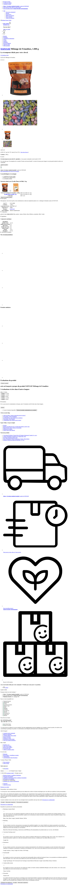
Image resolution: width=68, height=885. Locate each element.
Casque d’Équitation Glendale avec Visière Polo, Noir (14, 436)
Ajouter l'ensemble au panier (6, 197)
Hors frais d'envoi (24, 152)
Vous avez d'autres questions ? (9, 740)
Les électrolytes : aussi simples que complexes (12, 417)
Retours (7, 13)
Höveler (5, 425)
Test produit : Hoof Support (9, 419)
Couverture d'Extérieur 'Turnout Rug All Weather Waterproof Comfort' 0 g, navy (20, 435)
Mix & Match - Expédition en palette (11, 755)
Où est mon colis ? (7, 748)
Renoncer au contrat (5, 787)
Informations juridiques (6, 232)
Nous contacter (9, 16)
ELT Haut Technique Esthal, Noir (10, 437)
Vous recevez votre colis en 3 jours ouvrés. (12, 7)
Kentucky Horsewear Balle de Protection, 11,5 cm (13, 440)
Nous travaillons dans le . (15, 8)
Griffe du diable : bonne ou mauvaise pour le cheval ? (14, 415)
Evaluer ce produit (4, 383)
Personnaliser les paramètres (22, 802)
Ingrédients (4, 216)
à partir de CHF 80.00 (16, 6)
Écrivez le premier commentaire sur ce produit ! (27, 410)
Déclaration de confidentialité (48, 799)
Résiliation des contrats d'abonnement (11, 781)
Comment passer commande (9, 733)
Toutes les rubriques (10, 18)
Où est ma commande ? (11, 12)
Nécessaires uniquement (10, 802)
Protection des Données (8, 776)
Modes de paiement (10, 15)
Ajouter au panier (4, 164)
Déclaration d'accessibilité (8, 779)
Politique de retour (7, 738)
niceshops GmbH (10, 773)
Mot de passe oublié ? (7, 747)
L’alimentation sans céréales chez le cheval (12, 420)
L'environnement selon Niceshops (10, 757)
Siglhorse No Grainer (7, 429)
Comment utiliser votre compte (9, 735)
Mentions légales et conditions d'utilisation (12, 775)
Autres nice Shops (7, 784)
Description (4, 198)
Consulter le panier (7, 4)
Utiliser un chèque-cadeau (8, 749)
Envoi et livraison (7, 736)
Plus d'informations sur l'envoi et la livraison (10, 171)
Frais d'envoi (8, 14)
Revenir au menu (6, 1)
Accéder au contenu (7, 2)
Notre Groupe (6, 763)
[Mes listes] (4, 31)
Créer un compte (6, 29)
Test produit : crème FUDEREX (10, 416)
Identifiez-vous (6, 24)
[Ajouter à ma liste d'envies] (1, 166)
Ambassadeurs (6, 756)
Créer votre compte (7, 746)
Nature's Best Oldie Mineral (9, 430)
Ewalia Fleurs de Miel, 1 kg (10, 194)
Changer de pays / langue (16, 770)
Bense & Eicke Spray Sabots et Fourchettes (12, 427)
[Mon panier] (35, 33)
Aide (4, 10)
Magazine (5, 754)
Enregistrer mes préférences (6, 882)
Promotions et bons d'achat (8, 739)
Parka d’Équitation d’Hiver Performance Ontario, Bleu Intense (16, 438)
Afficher (2, 407)
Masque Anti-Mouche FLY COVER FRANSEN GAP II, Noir (16, 426)
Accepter (3, 802)
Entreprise (5, 783)
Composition (4, 211)
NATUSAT (5, 49)
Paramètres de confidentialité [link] (9, 780)
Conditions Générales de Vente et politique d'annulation (14, 777)
